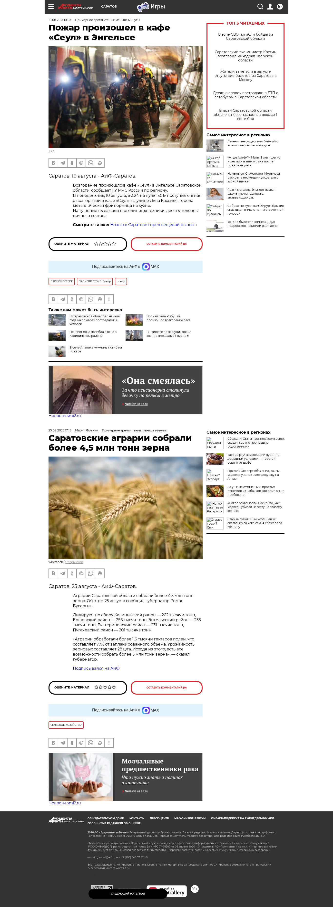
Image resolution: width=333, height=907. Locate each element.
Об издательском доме (106, 818)
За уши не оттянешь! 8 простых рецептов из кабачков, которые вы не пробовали (255, 491)
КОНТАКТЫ (136, 818)
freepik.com (74, 562)
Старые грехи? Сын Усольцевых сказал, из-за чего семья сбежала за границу (254, 523)
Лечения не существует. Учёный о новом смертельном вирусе (252, 143)
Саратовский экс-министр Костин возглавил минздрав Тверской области (245, 56)
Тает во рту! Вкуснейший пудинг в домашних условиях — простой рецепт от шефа (253, 458)
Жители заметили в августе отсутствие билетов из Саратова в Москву (246, 76)
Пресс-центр (159, 818)
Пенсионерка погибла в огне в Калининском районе (93, 334)
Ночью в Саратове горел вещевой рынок (152, 224)
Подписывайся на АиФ (96, 668)
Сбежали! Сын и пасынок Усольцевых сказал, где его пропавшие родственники (255, 442)
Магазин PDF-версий (190, 818)
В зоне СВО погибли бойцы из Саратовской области (245, 36)
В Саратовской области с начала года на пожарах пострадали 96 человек (94, 320)
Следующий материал (128, 893)
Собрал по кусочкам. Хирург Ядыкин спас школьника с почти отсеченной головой (255, 209)
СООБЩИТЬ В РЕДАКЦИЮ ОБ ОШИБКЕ (114, 823)
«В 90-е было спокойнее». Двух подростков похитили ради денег (253, 224)
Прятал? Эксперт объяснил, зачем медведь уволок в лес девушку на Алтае (253, 474)
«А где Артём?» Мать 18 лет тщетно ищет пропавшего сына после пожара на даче (253, 161)
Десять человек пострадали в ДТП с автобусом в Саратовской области (245, 95)
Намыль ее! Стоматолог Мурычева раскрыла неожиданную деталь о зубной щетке (253, 177)
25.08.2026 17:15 (60, 430)
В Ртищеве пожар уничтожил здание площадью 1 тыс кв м (169, 334)
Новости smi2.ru (65, 415)
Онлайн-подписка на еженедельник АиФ (242, 818)
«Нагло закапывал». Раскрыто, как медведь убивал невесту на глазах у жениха (254, 507)
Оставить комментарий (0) (167, 244)
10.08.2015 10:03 (60, 20)
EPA (52, 151)
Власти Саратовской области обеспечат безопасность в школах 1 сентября (245, 115)
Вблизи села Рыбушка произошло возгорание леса (169, 318)
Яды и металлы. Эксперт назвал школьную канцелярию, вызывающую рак (251, 193)
